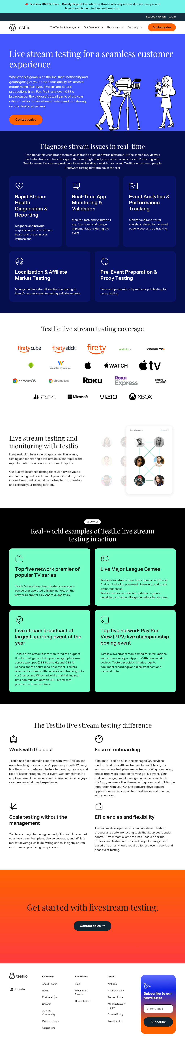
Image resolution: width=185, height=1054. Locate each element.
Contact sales (162, 27)
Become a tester (156, 17)
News (45, 990)
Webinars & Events (81, 992)
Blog (77, 984)
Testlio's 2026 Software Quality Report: (56, 4)
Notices (112, 984)
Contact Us (48, 1028)
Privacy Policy (116, 990)
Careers (46, 1004)
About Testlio (49, 984)
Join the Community (48, 1012)
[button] (65, 27)
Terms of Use (115, 997)
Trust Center (115, 1021)
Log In (172, 17)
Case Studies (82, 1001)
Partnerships (49, 997)
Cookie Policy (115, 1014)
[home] (20, 27)
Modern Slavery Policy (117, 1006)
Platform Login (50, 1021)
